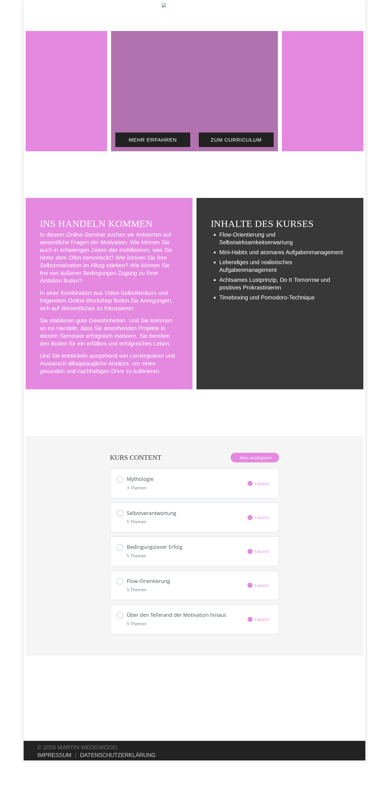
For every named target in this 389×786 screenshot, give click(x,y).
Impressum (54, 755)
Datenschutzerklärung (118, 755)
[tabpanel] (194, 373)
